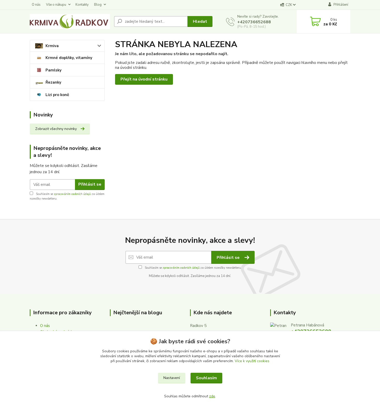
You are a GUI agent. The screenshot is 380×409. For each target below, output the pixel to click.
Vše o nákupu (56, 4)
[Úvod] (70, 21)
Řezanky (53, 82)
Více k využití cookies (252, 361)
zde (212, 396)
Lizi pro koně (57, 94)
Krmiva (52, 45)
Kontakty (82, 4)
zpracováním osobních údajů (72, 194)
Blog (98, 4)
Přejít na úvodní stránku (144, 79)
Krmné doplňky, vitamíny (68, 57)
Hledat (200, 21)
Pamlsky (53, 70)
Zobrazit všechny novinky (56, 128)
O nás (36, 4)
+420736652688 (254, 22)
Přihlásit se (89, 184)
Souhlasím (206, 378)
